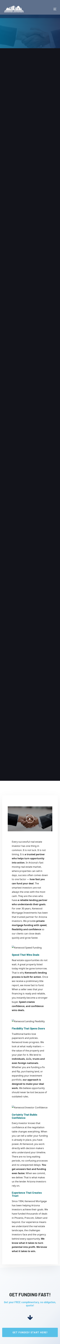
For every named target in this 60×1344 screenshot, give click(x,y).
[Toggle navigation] (47, 9)
